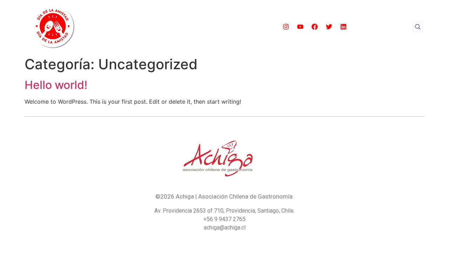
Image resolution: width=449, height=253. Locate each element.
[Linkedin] (343, 26)
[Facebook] (314, 26)
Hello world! (56, 85)
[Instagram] (286, 26)
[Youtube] (300, 26)
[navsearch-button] (418, 26)
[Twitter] (329, 26)
